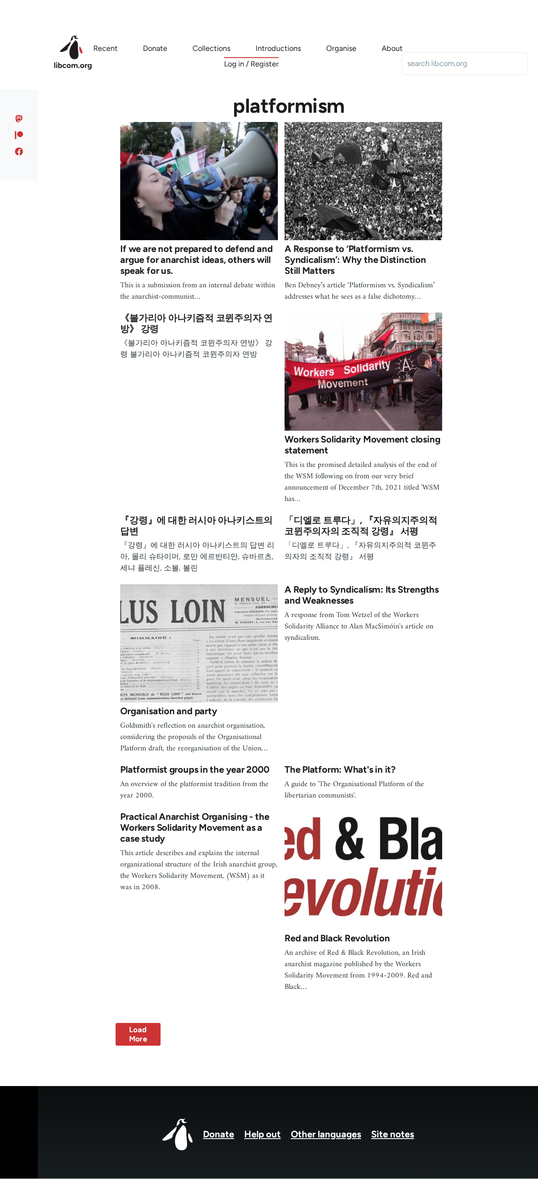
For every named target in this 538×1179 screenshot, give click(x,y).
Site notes (392, 1134)
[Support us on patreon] (19, 135)
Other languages (326, 1134)
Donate (218, 1134)
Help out (262, 1134)
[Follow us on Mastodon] (19, 119)
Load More (138, 1034)
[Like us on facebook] (19, 151)
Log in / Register (251, 64)
